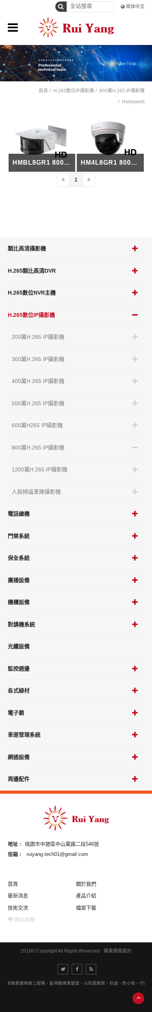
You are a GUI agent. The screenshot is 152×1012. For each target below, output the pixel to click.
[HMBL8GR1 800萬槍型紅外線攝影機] (42, 141)
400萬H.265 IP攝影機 (38, 381)
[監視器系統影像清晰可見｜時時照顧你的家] (76, 63)
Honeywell (133, 101)
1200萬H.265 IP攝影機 (39, 469)
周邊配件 (19, 779)
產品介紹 (86, 896)
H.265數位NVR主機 (32, 292)
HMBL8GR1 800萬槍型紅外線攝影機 (68, 162)
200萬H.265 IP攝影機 (38, 337)
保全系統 (19, 558)
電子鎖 (16, 713)
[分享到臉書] (77, 969)
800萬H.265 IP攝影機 (38, 447)
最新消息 (18, 896)
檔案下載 (86, 908)
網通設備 (19, 757)
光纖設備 (19, 646)
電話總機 (19, 513)
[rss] (91, 969)
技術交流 (18, 908)
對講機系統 (21, 624)
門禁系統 (19, 536)
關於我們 (86, 884)
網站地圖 (24, 919)
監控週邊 (19, 668)
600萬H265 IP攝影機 (37, 425)
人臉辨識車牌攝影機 (36, 492)
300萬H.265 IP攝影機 (38, 359)
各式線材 (19, 690)
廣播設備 (19, 580)
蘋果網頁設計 (118, 951)
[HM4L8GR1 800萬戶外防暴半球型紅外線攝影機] (110, 141)
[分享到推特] (63, 969)
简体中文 (135, 6)
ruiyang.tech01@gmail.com (57, 854)
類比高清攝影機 (27, 248)
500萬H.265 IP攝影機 (38, 403)
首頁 (43, 90)
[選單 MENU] (13, 27)
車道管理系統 (24, 735)
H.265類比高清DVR (32, 271)
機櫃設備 (19, 602)
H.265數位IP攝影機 (31, 315)
